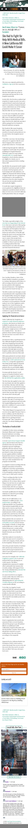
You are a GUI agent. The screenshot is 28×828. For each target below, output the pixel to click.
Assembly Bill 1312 (7, 155)
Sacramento (5, 32)
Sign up (11, 84)
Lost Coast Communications (14, 821)
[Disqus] (14, 798)
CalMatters (5, 84)
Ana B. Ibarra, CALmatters (10, 27)
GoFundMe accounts (8, 522)
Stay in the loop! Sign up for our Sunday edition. (12, 665)
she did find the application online (15, 378)
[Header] (14, 3)
